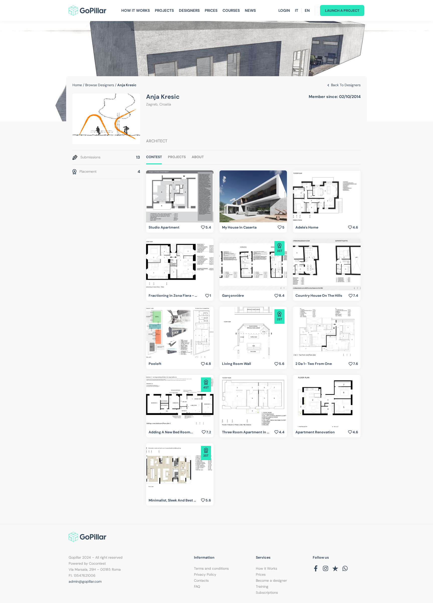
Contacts (201, 580)
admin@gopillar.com (85, 581)
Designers (189, 10)
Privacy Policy (205, 574)
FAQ (197, 586)
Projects (164, 10)
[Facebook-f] (316, 568)
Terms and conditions (211, 568)
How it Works (266, 568)
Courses (231, 10)
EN (307, 10)
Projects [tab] (177, 157)
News (250, 10)
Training (262, 586)
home (77, 85)
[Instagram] (325, 568)
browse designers (99, 85)
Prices (211, 10)
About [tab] (198, 157)
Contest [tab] (154, 157)
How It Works (135, 10)
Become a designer (271, 580)
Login (284, 10)
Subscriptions (267, 592)
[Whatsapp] (345, 568)
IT (296, 10)
